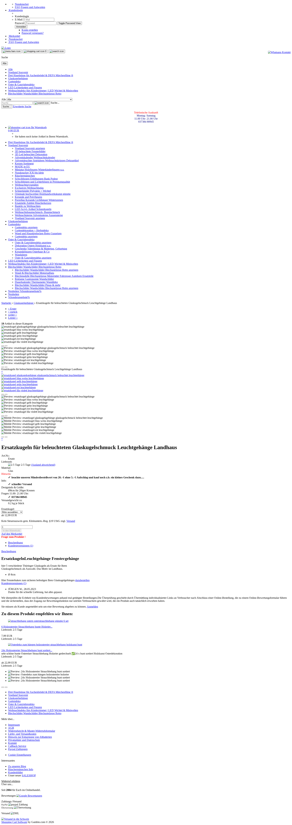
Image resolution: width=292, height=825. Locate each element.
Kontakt (12, 743)
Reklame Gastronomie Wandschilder (34, 279)
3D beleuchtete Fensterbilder (30, 151)
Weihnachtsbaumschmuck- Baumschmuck (37, 212)
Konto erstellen (30, 30)
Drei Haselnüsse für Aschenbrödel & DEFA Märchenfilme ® (40, 75)
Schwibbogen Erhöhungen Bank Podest (36, 178)
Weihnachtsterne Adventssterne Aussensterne (39, 215)
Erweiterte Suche (22, 106)
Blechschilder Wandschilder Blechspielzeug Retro (34, 93)
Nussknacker (22, 4)
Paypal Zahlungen (18, 749)
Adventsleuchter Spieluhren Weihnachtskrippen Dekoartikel (47, 160)
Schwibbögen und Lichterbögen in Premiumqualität (42, 181)
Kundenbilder (15, 772)
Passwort (20, 23)
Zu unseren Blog (17, 766)
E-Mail (18, 19)
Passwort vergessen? (33, 33)
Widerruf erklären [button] (10, 781)
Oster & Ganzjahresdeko (21, 84)
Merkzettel (14, 36)
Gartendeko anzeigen (26, 227)
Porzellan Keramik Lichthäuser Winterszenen (39, 200)
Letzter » (13, 317)
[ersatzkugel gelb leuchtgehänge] (19, 381)
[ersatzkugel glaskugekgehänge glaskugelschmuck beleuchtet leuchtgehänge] (42, 375)
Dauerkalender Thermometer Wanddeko (36, 282)
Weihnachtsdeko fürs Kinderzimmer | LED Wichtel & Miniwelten (43, 90)
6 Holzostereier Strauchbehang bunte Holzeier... (26, 626)
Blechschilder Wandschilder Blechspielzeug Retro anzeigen (46, 269)
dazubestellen (82, 580)
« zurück (12, 311)
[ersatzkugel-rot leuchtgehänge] (18, 387)
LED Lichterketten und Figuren (25, 87)
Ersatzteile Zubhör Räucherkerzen (33, 203)
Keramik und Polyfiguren (28, 197)
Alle (10, 69)
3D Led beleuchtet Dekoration (31, 154)
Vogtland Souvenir (18, 72)
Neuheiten (14, 291)
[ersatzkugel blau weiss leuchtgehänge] (22, 378)
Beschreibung (15, 542)
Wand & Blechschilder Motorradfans (34, 273)
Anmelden (92, 606)
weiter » (12, 314)
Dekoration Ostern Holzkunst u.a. (33, 245)
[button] (2, 345)
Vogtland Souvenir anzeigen (30, 148)
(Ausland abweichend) (43, 464)
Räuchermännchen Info (20, 769)
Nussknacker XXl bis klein (29, 172)
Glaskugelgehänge (18, 78)
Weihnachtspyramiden (27, 184)
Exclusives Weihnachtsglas (29, 187)
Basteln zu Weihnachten (28, 206)
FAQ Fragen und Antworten (30, 7)
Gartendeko (14, 81)
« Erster (12, 308)
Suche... (55, 102)
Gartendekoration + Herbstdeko (32, 230)
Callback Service (17, 746)
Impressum (14, 724)
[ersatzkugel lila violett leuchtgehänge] (22, 390)
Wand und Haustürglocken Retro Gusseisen (38, 233)
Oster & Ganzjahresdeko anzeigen (33, 242)
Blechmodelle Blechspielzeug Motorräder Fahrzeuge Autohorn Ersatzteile (54, 276)
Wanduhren (21, 254)
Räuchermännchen (25, 175)
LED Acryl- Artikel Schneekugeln (33, 209)
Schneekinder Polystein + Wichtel (33, 190)
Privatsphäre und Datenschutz (24, 740)
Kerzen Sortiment (24, 163)
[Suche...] (41, 103)
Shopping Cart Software (14, 822)
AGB (11, 727)
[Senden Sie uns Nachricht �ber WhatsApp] (279, 52)
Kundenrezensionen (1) (20, 545)
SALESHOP (29, 775)
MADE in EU (22, 166)
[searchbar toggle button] (56, 51)
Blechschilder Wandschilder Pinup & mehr (37, 285)
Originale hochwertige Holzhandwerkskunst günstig (42, 193)
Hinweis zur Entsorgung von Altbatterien (30, 737)
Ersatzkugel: (8, 509)
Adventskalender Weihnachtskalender (35, 157)
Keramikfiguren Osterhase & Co (32, 251)
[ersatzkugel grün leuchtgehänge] (19, 384)
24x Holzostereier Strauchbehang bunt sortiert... (26, 650)
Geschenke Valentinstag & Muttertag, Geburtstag (41, 248)
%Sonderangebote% (30, 291)
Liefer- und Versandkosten (22, 733)
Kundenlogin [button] (15, 10)
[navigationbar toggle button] (11, 51)
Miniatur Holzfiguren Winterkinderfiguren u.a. (39, 169)
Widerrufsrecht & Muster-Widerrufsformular (31, 730)
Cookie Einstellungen (19, 754)
